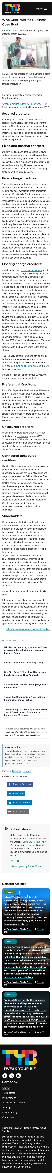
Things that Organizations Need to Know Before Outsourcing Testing (24, 698)
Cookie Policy (24, 1167)
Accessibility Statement (13, 1102)
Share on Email (20, 811)
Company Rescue (31, 842)
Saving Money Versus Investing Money (23, 662)
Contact (6, 1088)
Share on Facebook (22, 784)
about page (35, 735)
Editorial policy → (24, 763)
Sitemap (6, 1107)
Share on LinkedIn (21, 802)
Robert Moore (12, 30)
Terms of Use (8, 1093)
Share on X (17, 793)
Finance (27, 771)
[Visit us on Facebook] (4, 1075)
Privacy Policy (9, 1098)
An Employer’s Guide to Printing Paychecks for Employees (26, 686)
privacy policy (9, 1167)
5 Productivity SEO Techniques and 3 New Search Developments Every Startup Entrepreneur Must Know (25, 712)
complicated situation (31, 270)
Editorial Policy (9, 1112)
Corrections (8, 1117)
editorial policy (18, 735)
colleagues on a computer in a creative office (28, 629)
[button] (39, 9)
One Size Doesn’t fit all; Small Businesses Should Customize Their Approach (25, 673)
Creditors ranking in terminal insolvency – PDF (25, 104)
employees (22, 436)
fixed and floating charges (28, 366)
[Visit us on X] (11, 1075)
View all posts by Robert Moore (26, 866)
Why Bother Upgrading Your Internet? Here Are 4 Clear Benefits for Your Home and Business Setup (25, 650)
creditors (29, 119)
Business (16, 771)
